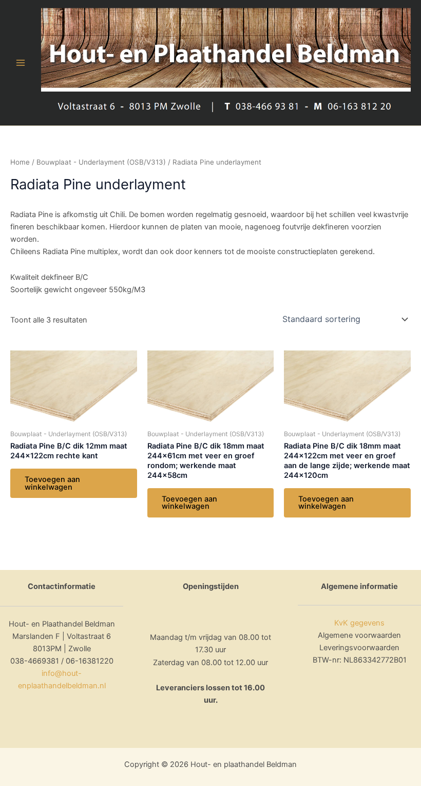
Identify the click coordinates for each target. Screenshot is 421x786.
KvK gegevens (359, 623)
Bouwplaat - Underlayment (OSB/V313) (101, 162)
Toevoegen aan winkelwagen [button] (52, 483)
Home (20, 162)
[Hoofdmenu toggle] (20, 62)
